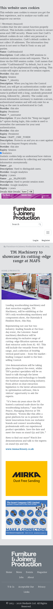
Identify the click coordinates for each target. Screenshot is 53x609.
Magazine (42, 572)
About (31, 577)
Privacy (41, 586)
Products (15, 271)
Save (24, 191)
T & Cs (11, 586)
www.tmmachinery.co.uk (20, 449)
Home (4, 271)
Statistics (7, 153)
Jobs (21, 577)
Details (3, 191)
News (19, 572)
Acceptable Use (26, 586)
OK (30, 191)
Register (46, 240)
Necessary (12, 24)
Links (26, 592)
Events (29, 572)
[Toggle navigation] (47, 232)
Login (35, 240)
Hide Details (14, 191)
